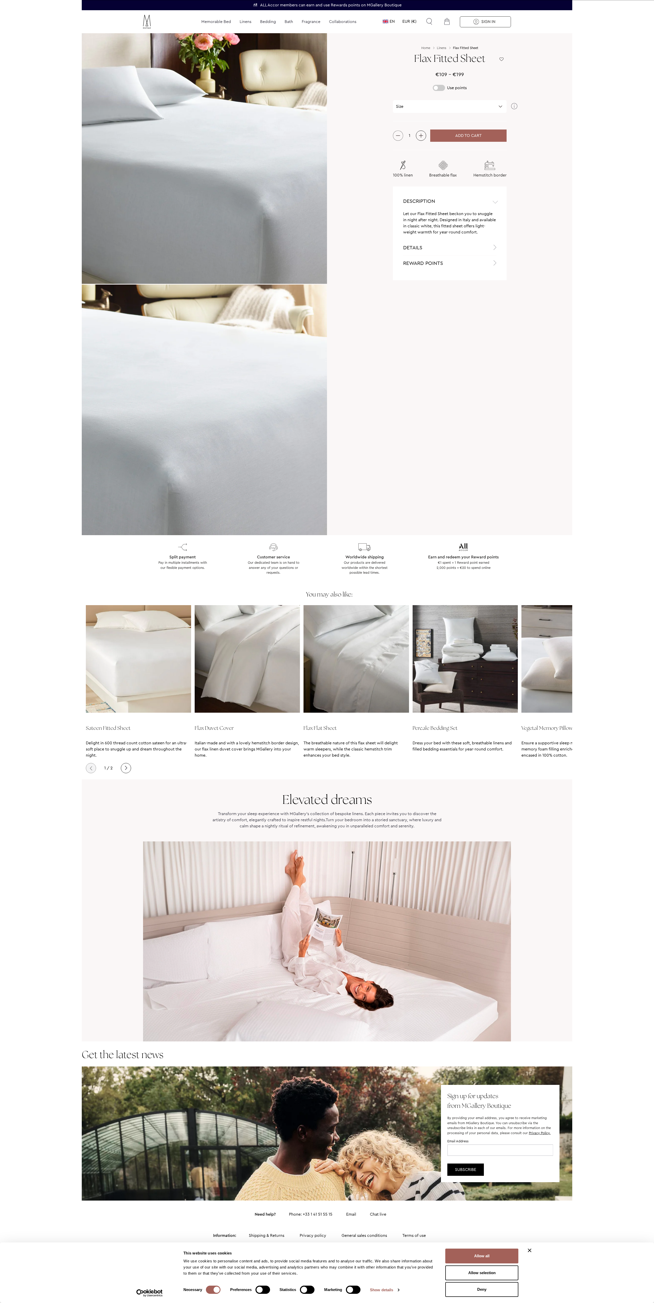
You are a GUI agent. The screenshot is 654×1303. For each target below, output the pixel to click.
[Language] (389, 21)
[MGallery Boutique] (159, 22)
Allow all (481, 1256)
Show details (381, 1290)
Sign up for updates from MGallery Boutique (479, 1100)
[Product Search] (429, 21)
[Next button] (126, 768)
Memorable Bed (216, 22)
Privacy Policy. (540, 1133)
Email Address (458, 1141)
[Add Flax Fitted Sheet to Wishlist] (501, 59)
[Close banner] (529, 1250)
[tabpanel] (450, 225)
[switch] (262, 1290)
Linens (245, 22)
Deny (481, 1289)
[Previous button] (91, 768)
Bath (289, 22)
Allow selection (482, 1273)
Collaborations (342, 22)
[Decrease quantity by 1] (398, 136)
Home (425, 47)
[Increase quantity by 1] (421, 136)
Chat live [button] (378, 1214)
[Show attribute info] (514, 106)
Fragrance (311, 22)
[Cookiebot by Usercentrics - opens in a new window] (149, 1293)
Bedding (268, 22)
